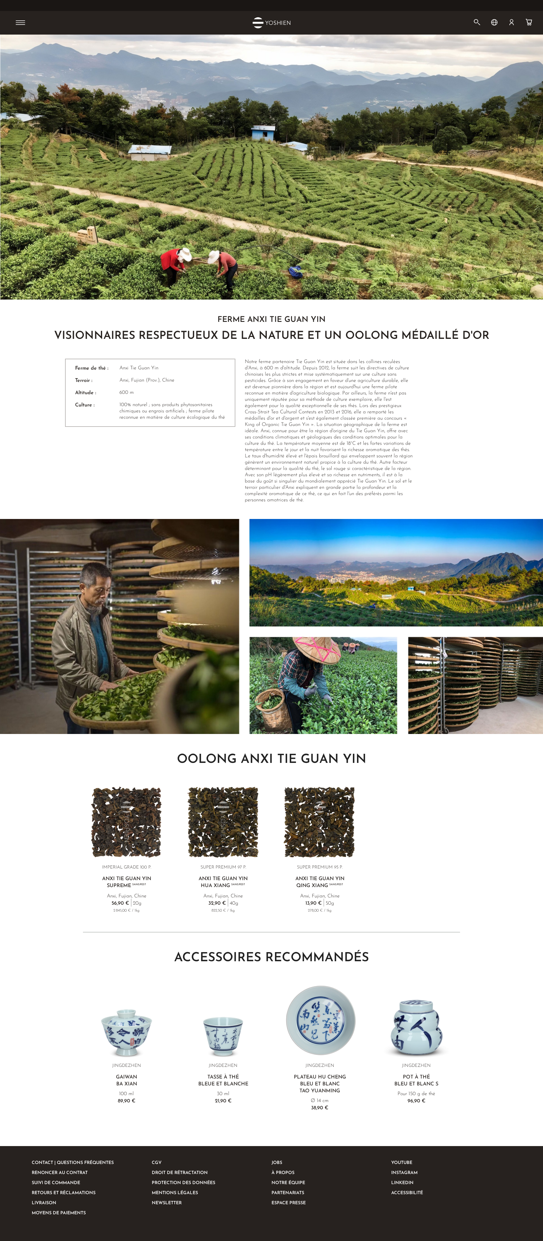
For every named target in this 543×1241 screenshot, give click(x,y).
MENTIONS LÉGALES (175, 1193)
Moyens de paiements (59, 1213)
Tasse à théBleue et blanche (223, 1081)
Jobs (277, 1163)
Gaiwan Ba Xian (126, 1081)
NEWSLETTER (167, 1203)
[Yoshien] (271, 22)
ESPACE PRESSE (289, 1203)
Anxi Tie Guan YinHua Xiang (223, 882)
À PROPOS (283, 1173)
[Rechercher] (477, 22)
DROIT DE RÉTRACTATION (180, 1173)
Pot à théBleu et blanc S (416, 1081)
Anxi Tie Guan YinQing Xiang (319, 882)
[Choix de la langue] (494, 22)
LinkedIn (402, 1183)
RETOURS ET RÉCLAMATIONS (64, 1193)
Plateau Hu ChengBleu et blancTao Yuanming (320, 1084)
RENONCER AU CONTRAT (60, 1173)
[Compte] (511, 22)
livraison (44, 1203)
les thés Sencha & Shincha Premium (251, 5)
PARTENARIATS (288, 1193)
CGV (157, 1163)
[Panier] (529, 22)
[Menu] (20, 23)
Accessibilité (407, 1193)
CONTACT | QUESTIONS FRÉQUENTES (73, 1163)
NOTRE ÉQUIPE (288, 1183)
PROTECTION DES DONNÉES (183, 1183)
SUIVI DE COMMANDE (56, 1183)
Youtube (401, 1163)
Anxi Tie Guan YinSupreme (126, 882)
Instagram (404, 1173)
